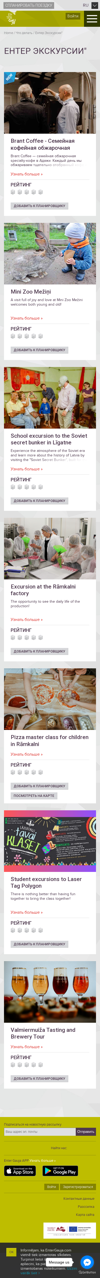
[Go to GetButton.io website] (87, 1272)
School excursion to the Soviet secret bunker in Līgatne (49, 439)
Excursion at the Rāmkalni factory (43, 590)
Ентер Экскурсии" (48, 33)
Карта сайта (85, 1215)
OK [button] (11, 1252)
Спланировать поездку (28, 5)
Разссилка (86, 1207)
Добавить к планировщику (39, 206)
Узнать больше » (27, 174)
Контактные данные (78, 1199)
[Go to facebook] (87, 1262)
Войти (72, 16)
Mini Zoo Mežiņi (31, 291)
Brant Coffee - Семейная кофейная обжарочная (43, 144)
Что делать (24, 33)
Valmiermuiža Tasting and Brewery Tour (43, 1033)
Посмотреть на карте (34, 796)
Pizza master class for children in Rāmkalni (50, 740)
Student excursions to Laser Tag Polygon (46, 882)
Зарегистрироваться (78, 1187)
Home (8, 33)
